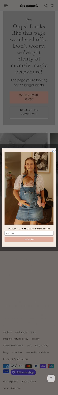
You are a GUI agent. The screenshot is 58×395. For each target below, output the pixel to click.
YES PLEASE (29, 239)
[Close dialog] (54, 150)
